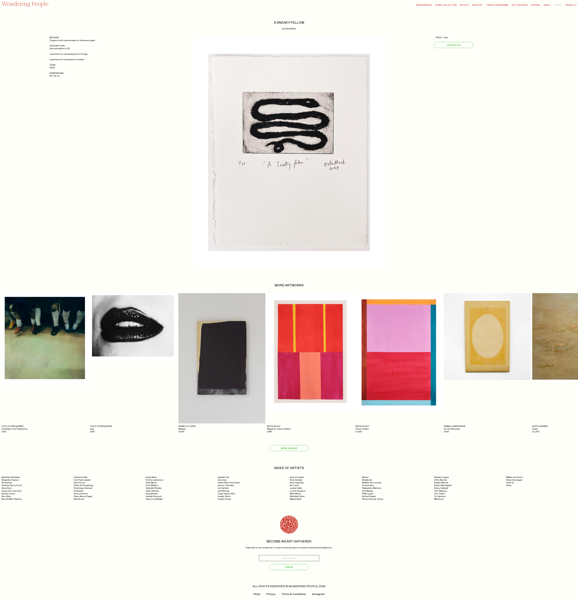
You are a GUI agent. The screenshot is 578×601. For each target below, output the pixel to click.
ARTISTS (464, 5)
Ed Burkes (79, 491)
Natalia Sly (367, 480)
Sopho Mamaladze (443, 485)
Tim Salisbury (440, 491)
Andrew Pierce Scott (12, 485)
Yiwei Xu (510, 482)
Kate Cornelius (297, 477)
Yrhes (508, 485)
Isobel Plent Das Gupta (229, 482)
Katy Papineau (297, 482)
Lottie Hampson (298, 491)
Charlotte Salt (80, 477)
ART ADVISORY (520, 5)
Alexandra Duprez (10, 480)
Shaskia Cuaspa (441, 477)
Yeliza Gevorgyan (514, 480)
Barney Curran (8, 493)
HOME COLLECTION (446, 5)
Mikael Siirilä (295, 499)
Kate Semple (296, 480)
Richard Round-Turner (372, 499)
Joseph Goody (224, 499)
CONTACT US (453, 45)
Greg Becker (152, 493)
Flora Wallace (152, 485)
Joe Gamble (223, 488)
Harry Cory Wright (154, 499)
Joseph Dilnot (224, 496)
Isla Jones (222, 480)
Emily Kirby (151, 477)
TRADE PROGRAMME (497, 5)
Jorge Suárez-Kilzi (226, 493)
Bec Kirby (6, 496)
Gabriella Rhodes (154, 488)
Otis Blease (367, 491)
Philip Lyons (367, 493)
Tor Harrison (440, 496)
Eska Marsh (290, 28)
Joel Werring (223, 491)
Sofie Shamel (440, 480)
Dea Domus (79, 482)
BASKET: (571, 5)
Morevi (365, 477)
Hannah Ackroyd (153, 496)
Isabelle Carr (223, 477)
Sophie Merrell (441, 482)
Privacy (270, 594)
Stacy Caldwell (441, 488)
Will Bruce (439, 499)
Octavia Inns (368, 485)
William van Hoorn (514, 477)
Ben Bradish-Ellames (12, 499)
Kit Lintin (294, 485)
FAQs (256, 594)
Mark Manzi (295, 493)
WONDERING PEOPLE (303, 586)
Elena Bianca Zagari (83, 496)
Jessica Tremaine (226, 485)
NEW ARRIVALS (424, 5)
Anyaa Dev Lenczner (12, 491)
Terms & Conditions (293, 594)
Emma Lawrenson (154, 480)
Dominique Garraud (83, 488)
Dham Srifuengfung (83, 485)
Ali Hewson (7, 482)
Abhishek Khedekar (11, 477)
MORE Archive (289, 448)
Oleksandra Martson (371, 488)
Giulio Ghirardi (152, 491)
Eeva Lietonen (81, 493)
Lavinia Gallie (296, 488)
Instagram (318, 594)
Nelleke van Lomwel (371, 482)
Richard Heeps (369, 496)
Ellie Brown (79, 499)
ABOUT (547, 5)
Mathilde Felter (297, 496)
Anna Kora (6, 488)
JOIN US (289, 567)
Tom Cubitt (439, 493)
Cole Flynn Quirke (82, 480)
